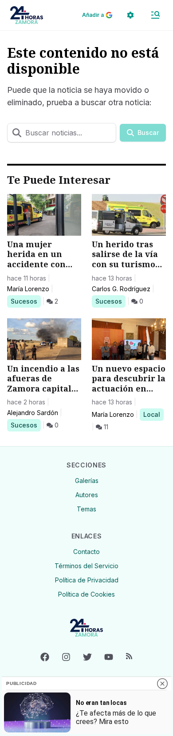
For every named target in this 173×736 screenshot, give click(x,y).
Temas (86, 509)
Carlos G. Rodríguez (121, 289)
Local (153, 414)
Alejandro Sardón (32, 412)
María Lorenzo (28, 289)
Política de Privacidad (86, 580)
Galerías (86, 480)
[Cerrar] (162, 683)
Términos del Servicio (86, 566)
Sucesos (25, 301)
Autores (86, 495)
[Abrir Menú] (155, 15)
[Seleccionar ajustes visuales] (130, 15)
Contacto (86, 551)
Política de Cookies (86, 594)
